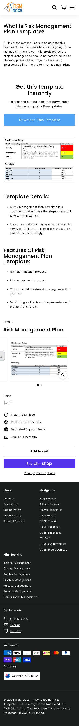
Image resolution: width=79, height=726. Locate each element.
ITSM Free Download (53, 543)
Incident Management (17, 562)
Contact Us (10, 504)
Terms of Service (14, 521)
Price (7, 396)
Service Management (17, 574)
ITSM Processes (50, 526)
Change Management (17, 568)
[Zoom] (63, 375)
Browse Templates (51, 509)
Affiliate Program (50, 504)
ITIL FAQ (45, 538)
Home (7, 321)
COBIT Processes (50, 532)
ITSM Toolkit (47, 515)
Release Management (17, 585)
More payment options (39, 473)
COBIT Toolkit (48, 521)
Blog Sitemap (48, 498)
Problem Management (17, 580)
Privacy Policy (13, 515)
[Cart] (63, 7)
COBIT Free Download (53, 549)
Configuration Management (20, 596)
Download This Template (39, 120)
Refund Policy (12, 509)
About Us (9, 498)
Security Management (17, 591)
